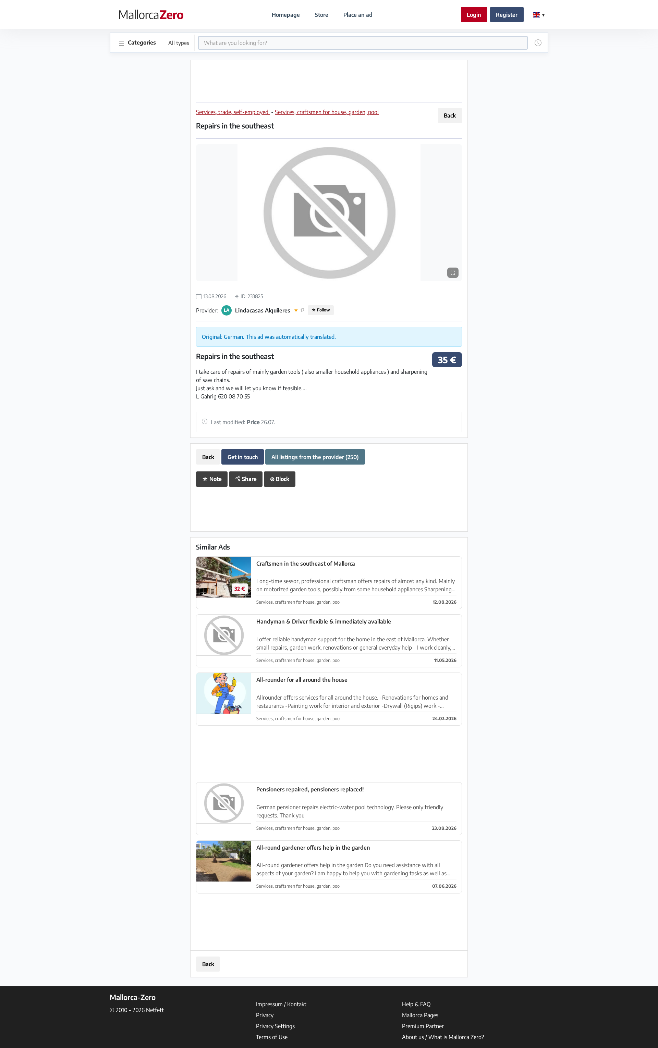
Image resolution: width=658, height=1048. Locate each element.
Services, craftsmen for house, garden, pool (327, 112)
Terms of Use (272, 1037)
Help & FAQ (416, 1004)
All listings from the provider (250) (315, 457)
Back (450, 115)
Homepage (286, 14)
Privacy (264, 1015)
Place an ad (358, 14)
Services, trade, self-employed (233, 112)
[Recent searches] (538, 43)
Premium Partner (423, 1026)
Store (321, 14)
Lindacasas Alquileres (262, 310)
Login (474, 14)
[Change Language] (538, 15)
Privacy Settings (275, 1026)
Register (506, 14)
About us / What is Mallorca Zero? (443, 1037)
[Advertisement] (329, 81)
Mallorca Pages (420, 1015)
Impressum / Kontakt (281, 1004)
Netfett (155, 1010)
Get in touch (243, 457)
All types (178, 42)
